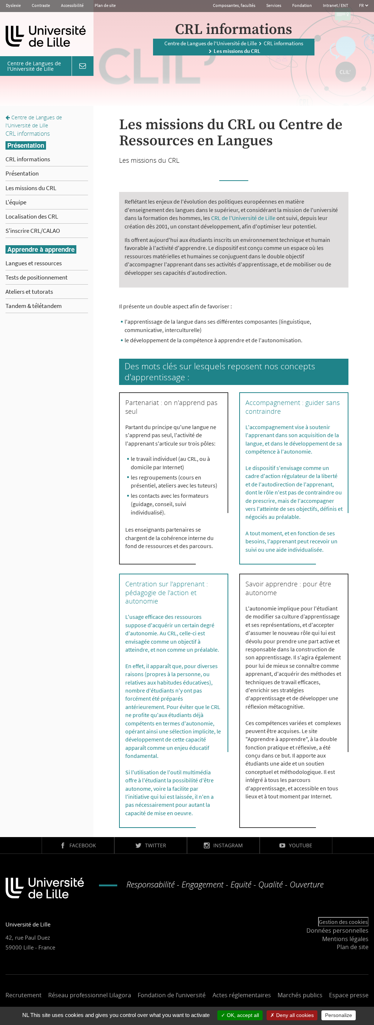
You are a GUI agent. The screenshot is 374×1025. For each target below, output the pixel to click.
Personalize (338, 1015)
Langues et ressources (33, 263)
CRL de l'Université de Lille (243, 217)
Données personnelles (337, 930)
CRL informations (283, 43)
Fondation (302, 5)
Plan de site (105, 5)
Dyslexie (13, 5)
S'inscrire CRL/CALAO (32, 231)
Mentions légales (345, 939)
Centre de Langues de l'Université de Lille (210, 43)
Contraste (41, 5)
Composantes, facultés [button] (234, 5)
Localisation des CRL (31, 216)
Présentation (22, 173)
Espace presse (349, 995)
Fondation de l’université (172, 995)
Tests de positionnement (36, 277)
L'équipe (15, 202)
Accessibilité (72, 5)
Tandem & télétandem (33, 306)
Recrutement (23, 995)
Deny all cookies (294, 1015)
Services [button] (273, 5)
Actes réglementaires (242, 995)
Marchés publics (300, 995)
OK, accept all (242, 1015)
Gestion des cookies (343, 921)
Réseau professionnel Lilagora (89, 995)
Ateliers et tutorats (29, 292)
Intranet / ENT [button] (335, 5)
